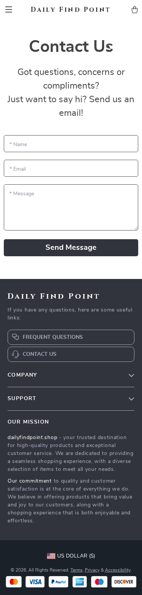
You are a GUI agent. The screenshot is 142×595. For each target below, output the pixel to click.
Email (17, 169)
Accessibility (118, 570)
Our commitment (30, 481)
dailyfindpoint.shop (32, 437)
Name (18, 144)
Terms (76, 570)
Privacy (92, 570)
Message (21, 193)
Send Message (71, 247)
